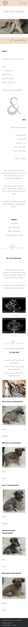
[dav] (26, 33)
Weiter (24, 26)
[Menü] (24, 3)
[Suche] (20, 3)
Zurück (3, 26)
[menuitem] (20, 3)
